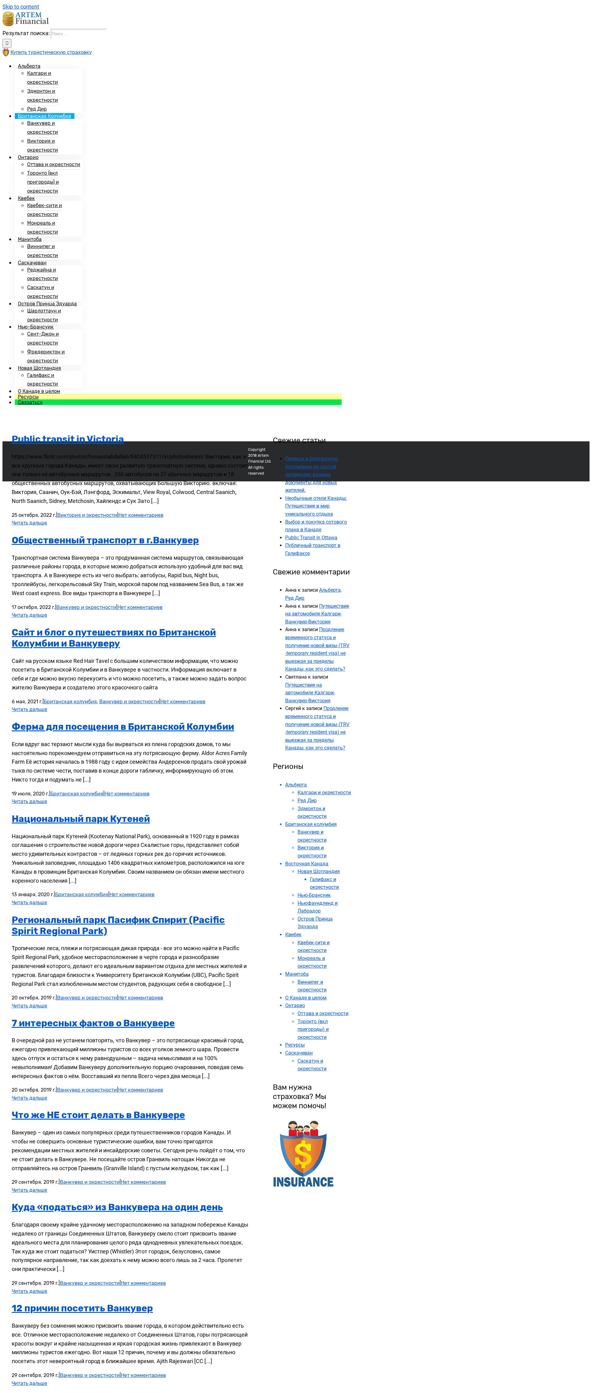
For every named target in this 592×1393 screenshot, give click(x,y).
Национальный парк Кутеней (81, 818)
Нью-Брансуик (314, 895)
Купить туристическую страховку (51, 52)
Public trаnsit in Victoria (68, 439)
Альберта (296, 785)
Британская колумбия (70, 702)
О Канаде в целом (306, 998)
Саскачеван (299, 1053)
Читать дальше (29, 523)
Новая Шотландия (319, 871)
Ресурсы (295, 1045)
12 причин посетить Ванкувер (82, 1308)
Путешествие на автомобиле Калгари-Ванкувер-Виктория (317, 614)
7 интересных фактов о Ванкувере (93, 1023)
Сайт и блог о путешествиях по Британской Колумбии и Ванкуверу (114, 638)
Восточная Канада (306, 864)
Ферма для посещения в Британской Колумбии (123, 726)
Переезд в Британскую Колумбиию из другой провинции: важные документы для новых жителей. (311, 474)
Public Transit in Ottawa (311, 538)
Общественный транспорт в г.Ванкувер (105, 540)
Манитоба (297, 974)
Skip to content (20, 6)
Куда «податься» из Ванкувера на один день (117, 1207)
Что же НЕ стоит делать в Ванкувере (98, 1115)
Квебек (293, 935)
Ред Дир (307, 800)
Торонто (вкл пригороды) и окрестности (313, 1029)
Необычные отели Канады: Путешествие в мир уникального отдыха (316, 506)
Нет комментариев (140, 515)
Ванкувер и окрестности (86, 607)
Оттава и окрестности (323, 1013)
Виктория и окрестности (87, 515)
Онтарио (295, 1005)
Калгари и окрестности (324, 792)
